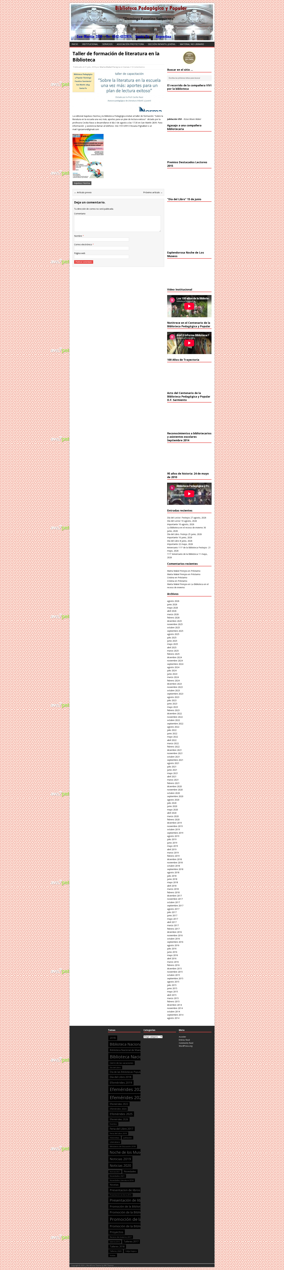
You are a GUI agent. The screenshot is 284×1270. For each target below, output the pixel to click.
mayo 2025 (172, 644)
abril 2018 (171, 885)
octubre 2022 (173, 720)
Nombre (78, 235)
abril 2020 (171, 812)
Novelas (114, 1184)
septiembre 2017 (175, 905)
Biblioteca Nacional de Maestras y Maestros (134, 1050)
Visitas (113, 1255)
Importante (172, 524)
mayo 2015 (172, 991)
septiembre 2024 (175, 664)
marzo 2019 (173, 852)
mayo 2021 (172, 773)
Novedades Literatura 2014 (121, 1180)
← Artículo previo (83, 192)
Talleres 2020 (115, 1251)
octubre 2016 (173, 938)
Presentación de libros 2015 (120, 1195)
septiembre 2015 (175, 978)
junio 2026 (172, 604)
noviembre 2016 (175, 935)
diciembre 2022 (174, 713)
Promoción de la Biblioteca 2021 (133, 1226)
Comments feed (186, 1043)
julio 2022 (171, 730)
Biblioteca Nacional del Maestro (137, 1044)
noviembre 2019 (175, 826)
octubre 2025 (173, 627)
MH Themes (109, 1265)
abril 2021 (171, 776)
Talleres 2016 (115, 1242)
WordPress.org (185, 1046)
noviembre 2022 (175, 716)
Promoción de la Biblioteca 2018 (133, 1212)
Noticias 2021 (115, 1172)
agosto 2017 (173, 909)
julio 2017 (171, 912)
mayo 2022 (172, 736)
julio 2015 (171, 985)
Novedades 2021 (117, 1176)
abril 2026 (171, 610)
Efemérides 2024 (118, 1108)
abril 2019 (171, 849)
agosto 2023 (173, 697)
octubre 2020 (173, 793)
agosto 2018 (173, 872)
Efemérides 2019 (121, 1082)
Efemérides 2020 (127, 1089)
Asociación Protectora (130, 44)
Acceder (182, 1036)
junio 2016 (172, 952)
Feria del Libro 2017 (121, 1128)
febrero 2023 (173, 710)
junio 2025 (172, 640)
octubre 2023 (173, 690)
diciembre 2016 (174, 932)
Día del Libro (173, 540)
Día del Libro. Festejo (177, 534)
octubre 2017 (173, 902)
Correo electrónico (83, 244)
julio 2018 (171, 875)
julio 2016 (171, 948)
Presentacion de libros (125, 1190)
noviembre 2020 (175, 789)
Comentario (79, 213)
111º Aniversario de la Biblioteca (182, 554)
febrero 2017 (173, 928)
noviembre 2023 (175, 687)
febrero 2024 (173, 680)
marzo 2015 (173, 998)
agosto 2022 (173, 726)
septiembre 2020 (175, 796)
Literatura (115, 1142)
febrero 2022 (173, 746)
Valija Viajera (131, 1251)
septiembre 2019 (175, 832)
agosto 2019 (173, 836)
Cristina (170, 577)
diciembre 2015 (174, 968)
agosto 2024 (173, 667)
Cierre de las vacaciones (121, 1062)
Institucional (90, 44)
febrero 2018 (173, 892)
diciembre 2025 (174, 621)
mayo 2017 (172, 918)
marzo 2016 (173, 961)
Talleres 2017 (131, 1241)
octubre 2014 (173, 1011)
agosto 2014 (173, 1018)
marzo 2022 (173, 743)
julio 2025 (171, 637)
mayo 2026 (172, 607)
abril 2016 (171, 958)
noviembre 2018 (175, 862)
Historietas (114, 1137)
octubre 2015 (173, 975)
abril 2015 (171, 995)
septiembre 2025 (175, 630)
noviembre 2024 (175, 660)
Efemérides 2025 (121, 1114)
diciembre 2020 (174, 786)
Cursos (126, 67)
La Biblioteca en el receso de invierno (185, 527)
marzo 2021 (173, 779)
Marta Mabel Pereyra (110, 67)
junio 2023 (172, 703)
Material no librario (192, 44)
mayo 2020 (172, 809)
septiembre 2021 (175, 760)
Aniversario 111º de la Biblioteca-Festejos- (187, 547)
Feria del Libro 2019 (118, 1133)
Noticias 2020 (120, 1165)
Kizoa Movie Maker (192, 119)
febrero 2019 (173, 855)
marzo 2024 (173, 677)
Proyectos (116, 1232)
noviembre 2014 (175, 1008)
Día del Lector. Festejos (178, 517)
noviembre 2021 (175, 753)
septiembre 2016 (175, 941)
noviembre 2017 (175, 898)
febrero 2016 (173, 965)
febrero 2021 (173, 783)
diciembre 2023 (174, 683)
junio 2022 (172, 733)
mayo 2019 (172, 846)
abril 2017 (171, 922)
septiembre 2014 (175, 1014)
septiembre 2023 (175, 693)
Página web (79, 253)
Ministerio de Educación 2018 (122, 1146)
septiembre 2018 (175, 869)
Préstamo (195, 570)
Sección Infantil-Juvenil (162, 44)
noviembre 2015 (175, 971)
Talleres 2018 (117, 1246)
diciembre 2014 (174, 1004)
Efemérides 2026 (119, 1119)
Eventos (113, 1124)
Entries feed (184, 1039)
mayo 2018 (172, 882)
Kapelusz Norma (82, 183)
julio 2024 (171, 670)
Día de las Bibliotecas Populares (127, 1072)
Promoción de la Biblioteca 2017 (131, 1206)
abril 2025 (171, 647)
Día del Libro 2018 (120, 1077)
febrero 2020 (173, 819)
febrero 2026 (173, 617)
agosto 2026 (173, 601)
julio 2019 (171, 839)
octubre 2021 (173, 756)
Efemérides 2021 (127, 1097)
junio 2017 (172, 915)
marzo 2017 (173, 925)
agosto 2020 (173, 799)
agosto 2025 (173, 634)
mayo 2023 (172, 707)
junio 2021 (172, 769)
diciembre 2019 (174, 822)
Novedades (130, 1171)
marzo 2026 (173, 614)
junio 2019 (172, 842)
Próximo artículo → (153, 192)
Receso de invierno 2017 (120, 1237)
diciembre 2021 (174, 750)
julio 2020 (171, 803)
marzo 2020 (173, 816)
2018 (113, 1038)
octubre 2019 (173, 829)
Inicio (75, 44)
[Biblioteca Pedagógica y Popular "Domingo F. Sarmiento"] (142, 38)
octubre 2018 (173, 865)
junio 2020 (172, 806)
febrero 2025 (173, 654)
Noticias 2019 (120, 1159)
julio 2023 (171, 700)
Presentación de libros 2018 (132, 1200)
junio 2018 (172, 879)
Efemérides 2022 (119, 1104)
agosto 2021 (173, 763)
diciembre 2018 (174, 859)
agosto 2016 (173, 945)
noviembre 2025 (175, 624)
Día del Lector (174, 520)
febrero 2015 (173, 1001)
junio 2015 (172, 988)
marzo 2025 (173, 650)
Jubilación (127, 1137)
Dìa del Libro (115, 1067)
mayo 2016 (172, 955)
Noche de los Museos (128, 1152)
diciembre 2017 (174, 895)
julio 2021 (171, 766)
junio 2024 (172, 673)
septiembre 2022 (175, 723)
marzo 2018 (173, 889)
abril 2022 (171, 740)
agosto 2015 (173, 981)
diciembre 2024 (174, 657)
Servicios (107, 44)
